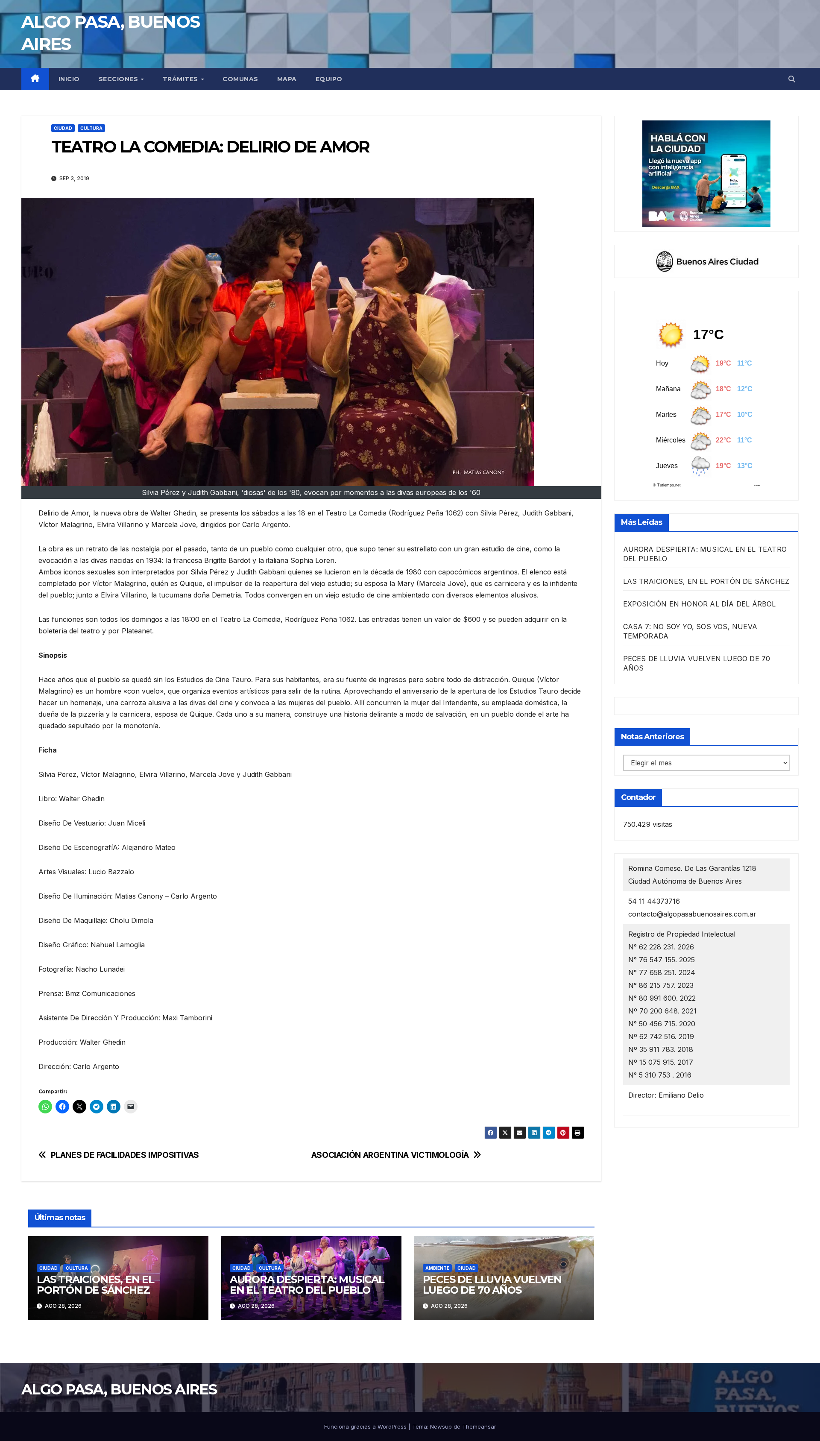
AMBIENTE (437, 1268)
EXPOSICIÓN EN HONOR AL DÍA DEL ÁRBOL (699, 604)
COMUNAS (240, 79)
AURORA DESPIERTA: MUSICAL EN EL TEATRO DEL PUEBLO (307, 1284)
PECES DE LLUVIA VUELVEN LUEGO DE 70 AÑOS (492, 1284)
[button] (791, 79)
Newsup (441, 1426)
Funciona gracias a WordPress (366, 1426)
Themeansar (479, 1426)
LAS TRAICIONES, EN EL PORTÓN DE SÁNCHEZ (95, 1284)
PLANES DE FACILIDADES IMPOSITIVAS (125, 1155)
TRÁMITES (181, 79)
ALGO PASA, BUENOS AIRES (119, 1389)
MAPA (287, 79)
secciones (119, 79)
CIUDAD (63, 128)
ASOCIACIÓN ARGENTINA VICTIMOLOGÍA (390, 1155)
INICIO (69, 79)
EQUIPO (329, 79)
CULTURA (91, 128)
